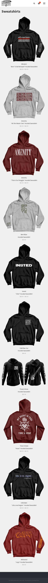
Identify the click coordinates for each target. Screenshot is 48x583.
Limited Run (35, 580)
